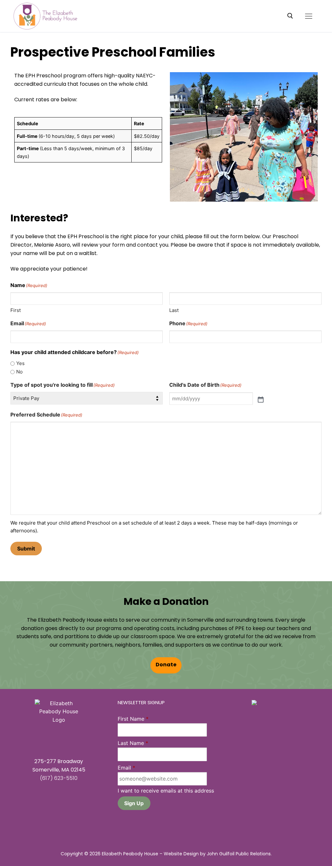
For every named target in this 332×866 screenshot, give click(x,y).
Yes (20, 363)
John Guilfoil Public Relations (239, 854)
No (19, 372)
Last (174, 310)
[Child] (261, 398)
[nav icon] (308, 16)
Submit (26, 548)
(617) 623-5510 (58, 778)
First (15, 310)
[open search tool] (290, 16)
